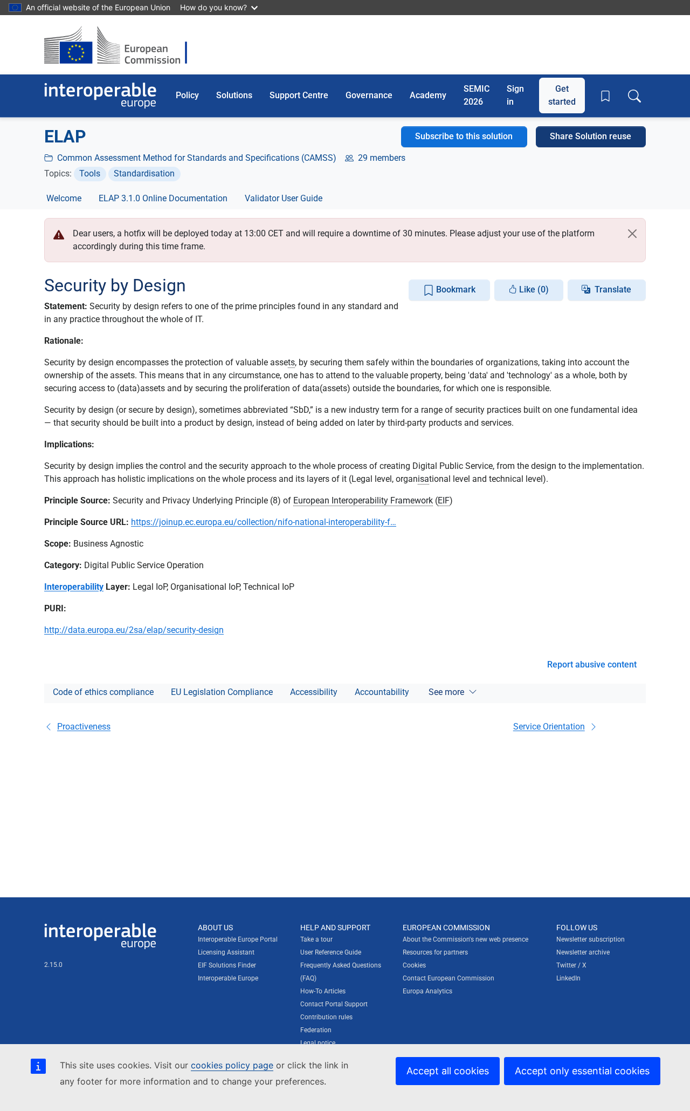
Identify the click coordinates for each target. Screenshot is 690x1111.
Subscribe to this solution (464, 136)
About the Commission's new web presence (465, 939)
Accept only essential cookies (582, 1070)
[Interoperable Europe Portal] (100, 96)
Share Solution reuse (590, 136)
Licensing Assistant (226, 952)
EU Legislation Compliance (222, 692)
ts (291, 362)
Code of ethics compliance (103, 692)
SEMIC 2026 (476, 95)
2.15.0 (53, 965)
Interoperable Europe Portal (238, 939)
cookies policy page (232, 1065)
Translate (613, 289)
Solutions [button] (234, 95)
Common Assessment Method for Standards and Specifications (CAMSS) (196, 158)
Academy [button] (428, 95)
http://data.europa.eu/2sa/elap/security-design (134, 630)
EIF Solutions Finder (227, 965)
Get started (562, 95)
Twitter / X (571, 965)
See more (446, 692)
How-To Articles (323, 991)
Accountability (382, 692)
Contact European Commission (448, 978)
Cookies (414, 965)
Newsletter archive (583, 952)
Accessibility (313, 692)
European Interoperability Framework (363, 500)
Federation (316, 1030)
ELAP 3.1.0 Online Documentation (163, 198)
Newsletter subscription (590, 939)
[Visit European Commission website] (121, 44)
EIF (444, 500)
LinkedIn (568, 978)
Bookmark (454, 289)
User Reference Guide (330, 952)
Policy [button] (187, 95)
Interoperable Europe (228, 978)
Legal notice (317, 1043)
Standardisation (144, 173)
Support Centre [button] (299, 95)
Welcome (63, 198)
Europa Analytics (427, 991)
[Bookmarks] (605, 96)
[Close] (632, 234)
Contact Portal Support (334, 1004)
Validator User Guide (283, 198)
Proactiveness (84, 726)
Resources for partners (435, 952)
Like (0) (533, 289)
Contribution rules (326, 1017)
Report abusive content (592, 664)
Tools (89, 173)
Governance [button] (369, 95)
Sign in (515, 95)
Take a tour (316, 939)
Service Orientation (549, 726)
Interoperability (74, 587)
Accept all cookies (447, 1070)
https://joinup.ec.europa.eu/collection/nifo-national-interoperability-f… (263, 522)
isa (423, 479)
